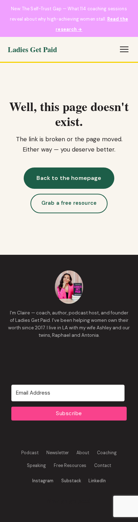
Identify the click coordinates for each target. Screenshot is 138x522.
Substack (71, 481)
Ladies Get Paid (32, 49)
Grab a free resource (69, 203)
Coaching (107, 453)
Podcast (30, 453)
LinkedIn (97, 481)
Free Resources (70, 465)
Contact (102, 465)
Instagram (42, 481)
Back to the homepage (68, 178)
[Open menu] (124, 49)
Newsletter (57, 453)
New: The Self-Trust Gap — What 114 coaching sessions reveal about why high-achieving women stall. (69, 19)
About (82, 453)
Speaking (36, 465)
